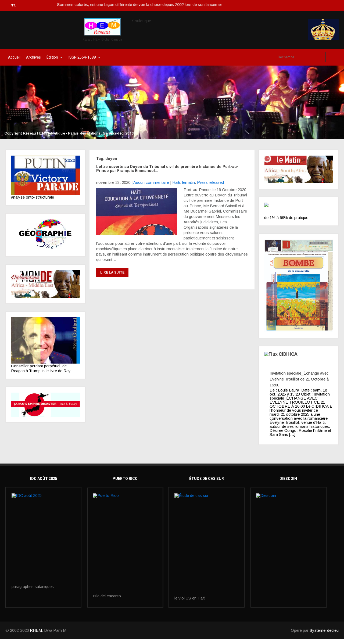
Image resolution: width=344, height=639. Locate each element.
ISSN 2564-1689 (82, 57)
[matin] (298, 169)
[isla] (125, 543)
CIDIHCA (288, 354)
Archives (33, 57)
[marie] (206, 544)
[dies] (45, 405)
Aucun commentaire (151, 182)
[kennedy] (45, 175)
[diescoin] (288, 515)
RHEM (36, 630)
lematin (188, 182)
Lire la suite (112, 272)
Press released (210, 182)
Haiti (176, 182)
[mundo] (45, 284)
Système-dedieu (324, 630)
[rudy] (45, 340)
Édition (52, 57)
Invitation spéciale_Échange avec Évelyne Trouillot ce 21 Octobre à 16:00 (299, 379)
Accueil (14, 57)
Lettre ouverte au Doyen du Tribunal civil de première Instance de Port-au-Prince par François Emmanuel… (167, 168)
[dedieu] (298, 209)
